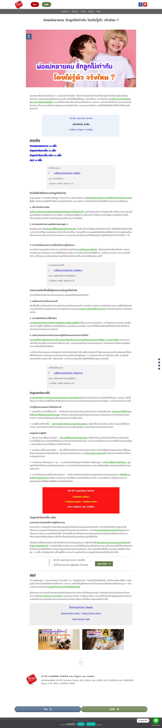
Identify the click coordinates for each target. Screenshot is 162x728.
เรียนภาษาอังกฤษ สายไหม (70, 613)
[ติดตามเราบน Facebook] (140, 4)
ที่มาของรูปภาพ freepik (81, 607)
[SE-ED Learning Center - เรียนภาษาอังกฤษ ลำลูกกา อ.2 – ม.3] (21, 4)
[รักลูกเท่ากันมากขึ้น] (159, 362)
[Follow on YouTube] (145, 4)
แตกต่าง (65, 11)
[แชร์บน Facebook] (81, 662)
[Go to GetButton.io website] (156, 725)
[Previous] (34, 640)
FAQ (98, 11)
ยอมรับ (81, 724)
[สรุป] (159, 369)
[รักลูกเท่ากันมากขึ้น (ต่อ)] (159, 366)
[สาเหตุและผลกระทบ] (159, 359)
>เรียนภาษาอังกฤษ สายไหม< (68, 270)
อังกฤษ (75, 11)
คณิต (83, 11)
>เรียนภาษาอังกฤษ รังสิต (66, 173)
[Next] (127, 640)
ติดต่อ (90, 11)
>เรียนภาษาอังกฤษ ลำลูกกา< (68, 373)
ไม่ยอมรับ (91, 724)
